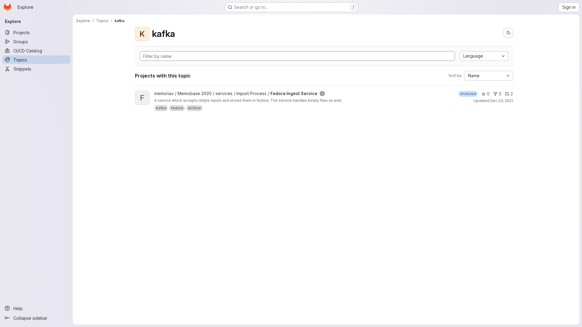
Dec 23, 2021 (501, 100)
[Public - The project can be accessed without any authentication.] (322, 93)
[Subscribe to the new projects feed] (508, 33)
